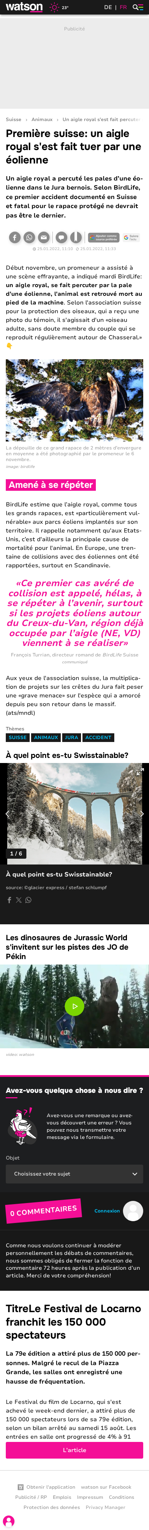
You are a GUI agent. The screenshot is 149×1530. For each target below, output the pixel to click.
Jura (71, 737)
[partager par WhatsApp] (28, 900)
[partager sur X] (19, 900)
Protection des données (52, 1507)
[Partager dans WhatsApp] (29, 237)
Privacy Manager (105, 1507)
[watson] (24, 7)
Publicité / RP (31, 1497)
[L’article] (74, 1380)
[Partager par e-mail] (44, 237)
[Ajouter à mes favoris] (76, 237)
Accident (98, 737)
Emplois (62, 1497)
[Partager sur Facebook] (15, 237)
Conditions (121, 1497)
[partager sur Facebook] (9, 900)
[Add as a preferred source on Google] (104, 237)
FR (123, 7)
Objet (13, 1157)
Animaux (41, 119)
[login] (8, 1521)
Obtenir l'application (50, 1487)
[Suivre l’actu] (131, 237)
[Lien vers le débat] (61, 237)
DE (108, 7)
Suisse (13, 119)
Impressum (90, 1497)
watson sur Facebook (106, 1487)
